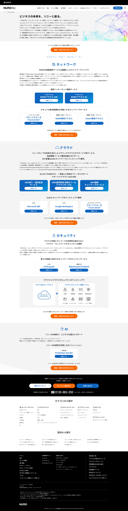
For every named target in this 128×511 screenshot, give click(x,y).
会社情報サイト (93, 469)
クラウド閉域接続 (41, 415)
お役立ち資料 (59, 464)
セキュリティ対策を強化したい (49, 439)
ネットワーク (50, 57)
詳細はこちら (49, 100)
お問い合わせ (87, 386)
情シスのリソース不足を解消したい (28, 444)
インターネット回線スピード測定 (28, 478)
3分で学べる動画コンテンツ (27, 473)
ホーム (21, 455)
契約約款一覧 (92, 456)
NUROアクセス (41, 8)
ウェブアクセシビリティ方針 (96, 478)
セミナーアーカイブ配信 (26, 468)
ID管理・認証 (40, 420)
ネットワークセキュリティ (66, 410)
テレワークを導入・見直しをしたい (73, 439)
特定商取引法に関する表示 (96, 464)
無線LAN (22, 422)
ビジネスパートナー (105, 8)
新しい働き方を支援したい (48, 444)
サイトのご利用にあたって (96, 458)
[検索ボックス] (125, 8)
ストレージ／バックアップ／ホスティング (47, 422)
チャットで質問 (59, 462)
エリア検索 (67, 467)
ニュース (44, 458)
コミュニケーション (82, 415)
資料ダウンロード (40, 386)
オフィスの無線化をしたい (71, 442)
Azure (38, 412)
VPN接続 (22, 420)
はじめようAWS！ (24, 470)
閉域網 (21, 417)
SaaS (38, 417)
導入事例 (63, 8)
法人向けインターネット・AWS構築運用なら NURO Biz (55, 508)
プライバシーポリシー (95, 461)
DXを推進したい (68, 444)
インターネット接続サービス (26, 412)
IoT (20, 425)
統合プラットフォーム (83, 410)
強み (48, 8)
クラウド (60, 57)
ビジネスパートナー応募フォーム (64, 469)
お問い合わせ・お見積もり (62, 458)
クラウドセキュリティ (65, 412)
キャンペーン (45, 460)
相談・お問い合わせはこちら (64, 50)
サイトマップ (92, 467)
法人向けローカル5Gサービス (97, 475)
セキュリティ (71, 57)
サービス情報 (54, 8)
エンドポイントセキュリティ (67, 415)
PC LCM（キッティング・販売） (100, 420)
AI (79, 57)
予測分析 (95, 410)
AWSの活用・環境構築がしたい (94, 439)
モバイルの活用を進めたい (93, 442)
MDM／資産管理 (64, 417)
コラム (21, 475)
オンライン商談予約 (64, 386)
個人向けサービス (94, 472)
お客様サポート (46, 455)
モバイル (22, 415)
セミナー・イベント (73, 8)
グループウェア (81, 412)
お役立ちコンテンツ (85, 8)
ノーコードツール (82, 417)
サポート (95, 8)
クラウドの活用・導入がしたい (27, 442)
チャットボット (96, 412)
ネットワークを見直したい (26, 439)
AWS (38, 410)
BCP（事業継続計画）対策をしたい (50, 442)
